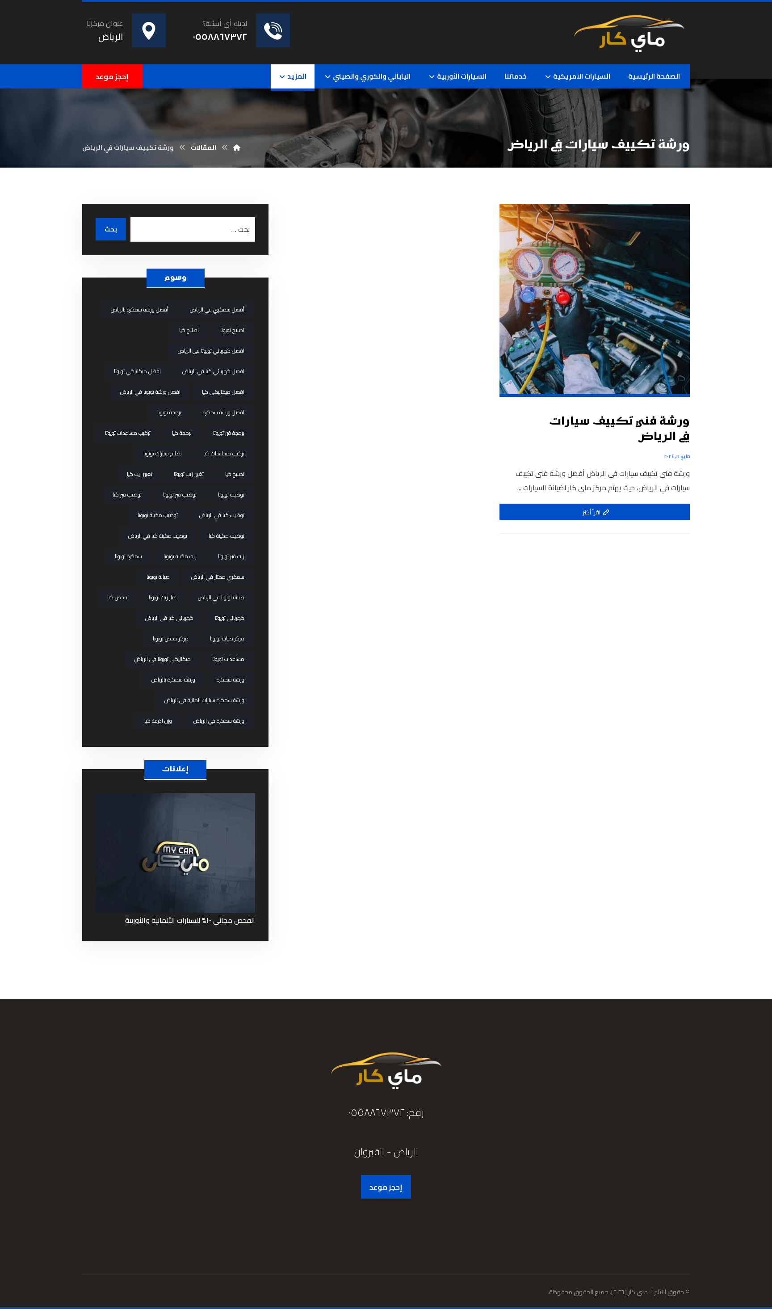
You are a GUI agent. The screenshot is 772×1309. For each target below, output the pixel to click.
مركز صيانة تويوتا (227, 638)
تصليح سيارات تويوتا (162, 453)
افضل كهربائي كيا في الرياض (213, 371)
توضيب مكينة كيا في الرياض (157, 535)
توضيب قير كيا (127, 494)
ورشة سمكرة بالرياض (173, 679)
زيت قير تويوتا (231, 556)
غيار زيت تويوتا (162, 597)
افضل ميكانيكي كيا (223, 392)
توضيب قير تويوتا (180, 494)
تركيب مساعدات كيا (223, 453)
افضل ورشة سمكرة (223, 412)
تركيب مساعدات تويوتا (128, 433)
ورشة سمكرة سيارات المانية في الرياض (204, 700)
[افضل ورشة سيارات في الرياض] (629, 31)
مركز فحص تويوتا (171, 638)
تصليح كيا (234, 474)
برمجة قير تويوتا (228, 433)
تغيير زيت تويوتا (189, 474)
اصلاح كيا (189, 330)
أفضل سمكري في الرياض (217, 309)
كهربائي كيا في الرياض (169, 618)
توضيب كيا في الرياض (221, 515)
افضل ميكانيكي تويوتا (137, 371)
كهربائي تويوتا (229, 618)
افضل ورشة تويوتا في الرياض (150, 392)
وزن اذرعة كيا (158, 721)
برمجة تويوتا (169, 412)
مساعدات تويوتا (228, 659)
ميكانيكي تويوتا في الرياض (162, 659)
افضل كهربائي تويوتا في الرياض (211, 350)
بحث (111, 229)
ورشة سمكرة (230, 679)
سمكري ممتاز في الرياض (217, 577)
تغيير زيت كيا (139, 474)
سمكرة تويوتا (128, 556)
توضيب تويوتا (231, 494)
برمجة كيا (182, 433)
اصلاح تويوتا (232, 330)
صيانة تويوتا (158, 577)
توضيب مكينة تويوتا (158, 515)
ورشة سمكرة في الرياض (218, 721)
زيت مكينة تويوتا (180, 556)
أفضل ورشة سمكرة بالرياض (139, 309)
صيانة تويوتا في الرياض (221, 597)
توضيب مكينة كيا (226, 535)
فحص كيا (117, 597)
